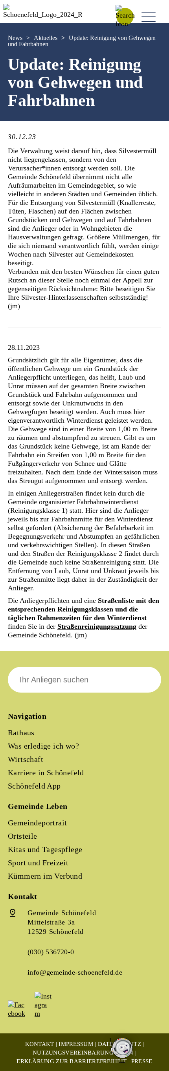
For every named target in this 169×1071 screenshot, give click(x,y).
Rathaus (21, 732)
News (15, 37)
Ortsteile (22, 836)
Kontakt (39, 1044)
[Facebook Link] (20, 1013)
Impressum (76, 1044)
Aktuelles (45, 37)
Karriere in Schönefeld (46, 772)
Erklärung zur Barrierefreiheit (72, 1061)
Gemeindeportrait (37, 822)
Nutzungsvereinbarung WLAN (83, 1052)
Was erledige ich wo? (43, 746)
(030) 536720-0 (51, 952)
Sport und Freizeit (38, 862)
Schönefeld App (34, 786)
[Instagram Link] (47, 1013)
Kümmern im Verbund (45, 876)
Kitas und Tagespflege (45, 849)
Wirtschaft (25, 759)
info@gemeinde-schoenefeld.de (75, 972)
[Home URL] (42, 14)
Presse (141, 1061)
